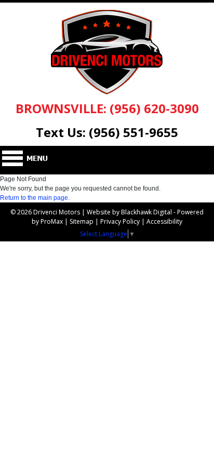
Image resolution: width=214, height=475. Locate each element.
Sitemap (81, 221)
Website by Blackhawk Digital (129, 212)
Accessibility (164, 221)
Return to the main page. (35, 197)
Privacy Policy (120, 221)
